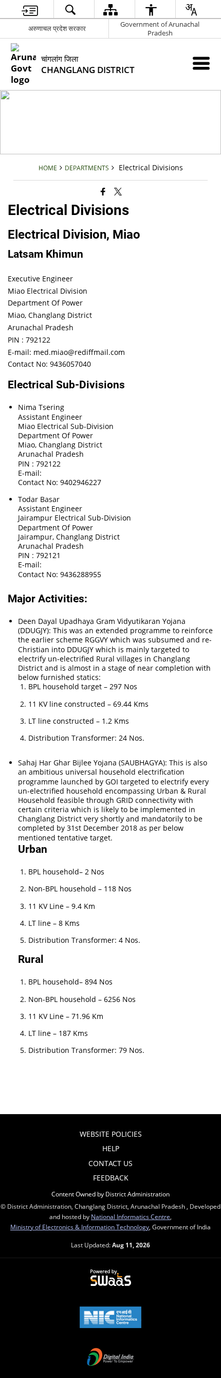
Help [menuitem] (110, 1148)
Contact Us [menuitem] (110, 1163)
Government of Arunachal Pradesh (159, 29)
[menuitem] (29, 9)
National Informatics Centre (130, 1216)
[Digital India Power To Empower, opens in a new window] (110, 1358)
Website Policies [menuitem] (111, 1134)
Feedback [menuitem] (110, 1178)
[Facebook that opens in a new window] (103, 191)
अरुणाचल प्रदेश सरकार (57, 28)
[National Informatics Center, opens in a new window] (110, 1318)
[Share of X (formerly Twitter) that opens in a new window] (118, 191)
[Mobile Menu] (201, 63)
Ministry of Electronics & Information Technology (79, 1227)
